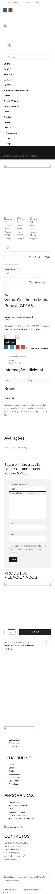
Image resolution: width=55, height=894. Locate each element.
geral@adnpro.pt (13, 853)
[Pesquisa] (38, 57)
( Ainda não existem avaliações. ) (18, 317)
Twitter (12, 347)
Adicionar (10, 342)
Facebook (6, 347)
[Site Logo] (12, 27)
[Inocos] (15, 424)
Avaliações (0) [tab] (15, 363)
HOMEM (7, 85)
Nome (12, 523)
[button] (49, 68)
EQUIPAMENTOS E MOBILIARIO (17, 90)
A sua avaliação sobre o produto (23, 493)
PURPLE (12, 642)
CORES (16, 329)
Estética (7, 117)
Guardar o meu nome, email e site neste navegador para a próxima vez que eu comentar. (27, 549)
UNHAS (7, 64)
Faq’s (37, 2)
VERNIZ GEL (26, 329)
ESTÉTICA (8, 74)
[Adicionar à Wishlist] (48, 642)
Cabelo (7, 122)
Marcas (7, 96)
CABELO (7, 69)
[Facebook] (5, 10)
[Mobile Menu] (6, 17)
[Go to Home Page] (4, 149)
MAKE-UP (8, 80)
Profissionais (12, 2)
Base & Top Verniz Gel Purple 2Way (19, 645)
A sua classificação (18, 484)
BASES (6, 642)
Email (23, 347)
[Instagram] (10, 10)
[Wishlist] (5, 40)
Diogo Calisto (17, 892)
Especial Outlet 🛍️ (11, 106)
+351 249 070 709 (13, 849)
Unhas (6, 112)
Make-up (7, 128)
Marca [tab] (11, 360)
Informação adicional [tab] (17, 357)
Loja (27, 2)
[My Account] (5, 34)
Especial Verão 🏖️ (11, 101)
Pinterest (18, 347)
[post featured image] (27, 609)
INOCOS (8, 329)
